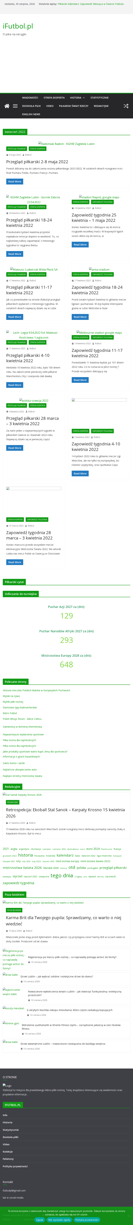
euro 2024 (93, 849)
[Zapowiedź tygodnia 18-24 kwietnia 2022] (99, 269)
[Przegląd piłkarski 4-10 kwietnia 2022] (33, 335)
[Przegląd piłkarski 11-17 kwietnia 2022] (33, 269)
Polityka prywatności (15, 1166)
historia (25, 855)
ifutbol (28, 154)
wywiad (92, 876)
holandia (50, 855)
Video (50, 106)
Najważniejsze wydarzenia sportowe (23, 734)
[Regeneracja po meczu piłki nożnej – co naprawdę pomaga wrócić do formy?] (14, 959)
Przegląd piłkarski (17, 148)
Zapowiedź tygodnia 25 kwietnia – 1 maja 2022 (94, 217)
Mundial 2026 (51, 868)
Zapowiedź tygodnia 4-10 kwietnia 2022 (96, 446)
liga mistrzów (104, 855)
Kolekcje (8, 1151)
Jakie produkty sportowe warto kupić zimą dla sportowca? (35, 751)
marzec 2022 (48, 861)
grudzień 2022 (10, 855)
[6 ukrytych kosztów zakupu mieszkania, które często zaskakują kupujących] (13, 1012)
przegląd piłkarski (113, 867)
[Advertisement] (66, 67)
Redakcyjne (101, 106)
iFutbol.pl (18, 26)
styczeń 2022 (30, 876)
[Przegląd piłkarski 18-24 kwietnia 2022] (33, 200)
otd (72, 867)
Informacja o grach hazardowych (21, 756)
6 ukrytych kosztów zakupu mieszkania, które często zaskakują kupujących (70, 1010)
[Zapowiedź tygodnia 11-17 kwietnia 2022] (99, 332)
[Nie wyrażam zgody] (128, 1216)
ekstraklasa (73, 849)
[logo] (7, 1085)
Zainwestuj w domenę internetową (22, 726)
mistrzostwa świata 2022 (95, 861)
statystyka (7, 876)
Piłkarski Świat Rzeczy (73, 106)
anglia (14, 848)
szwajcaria (44, 876)
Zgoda (39, 1219)
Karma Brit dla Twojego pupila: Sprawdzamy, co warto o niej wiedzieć (63, 921)
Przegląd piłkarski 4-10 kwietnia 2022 (28, 357)
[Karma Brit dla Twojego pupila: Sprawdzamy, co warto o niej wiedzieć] (66, 902)
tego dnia (62, 875)
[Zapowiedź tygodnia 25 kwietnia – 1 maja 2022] (99, 197)
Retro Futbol (10, 713)
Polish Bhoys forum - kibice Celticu (22, 718)
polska (81, 868)
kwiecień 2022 (88, 855)
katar (77, 855)
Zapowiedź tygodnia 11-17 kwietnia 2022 (97, 352)
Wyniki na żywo (11, 696)
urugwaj (78, 876)
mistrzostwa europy (67, 861)
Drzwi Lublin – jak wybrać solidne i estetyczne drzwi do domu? (57, 976)
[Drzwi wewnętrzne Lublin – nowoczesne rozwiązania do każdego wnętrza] (10, 1046)
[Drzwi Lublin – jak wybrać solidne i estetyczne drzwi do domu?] (10, 979)
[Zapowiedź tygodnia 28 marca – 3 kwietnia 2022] (33, 502)
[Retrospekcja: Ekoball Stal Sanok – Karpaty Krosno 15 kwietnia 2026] (66, 795)
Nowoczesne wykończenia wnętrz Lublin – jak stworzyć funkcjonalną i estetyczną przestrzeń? (74, 993)
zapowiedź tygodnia (18, 883)
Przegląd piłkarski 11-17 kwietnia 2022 (29, 289)
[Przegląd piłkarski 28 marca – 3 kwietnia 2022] (33, 400)
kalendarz (65, 855)
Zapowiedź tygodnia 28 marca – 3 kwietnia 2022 (29, 535)
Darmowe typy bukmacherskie (20, 707)
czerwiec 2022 (59, 849)
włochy (100, 876)
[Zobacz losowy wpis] (126, 106)
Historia (75, 97)
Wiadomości (30, 97)
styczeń (18, 876)
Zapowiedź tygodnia (102, 202)
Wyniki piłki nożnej (13, 701)
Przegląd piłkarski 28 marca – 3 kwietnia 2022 (32, 420)
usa (85, 876)
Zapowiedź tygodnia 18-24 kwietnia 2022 (97, 289)
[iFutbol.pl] (7, 106)
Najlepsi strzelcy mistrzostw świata (22, 776)
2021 (6, 849)
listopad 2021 (9, 861)
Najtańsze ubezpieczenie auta (20, 769)
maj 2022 (36, 861)
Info (5, 1115)
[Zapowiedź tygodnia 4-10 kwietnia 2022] (99, 413)
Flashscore (106, 849)
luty (18, 861)
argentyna (24, 849)
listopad (117, 855)
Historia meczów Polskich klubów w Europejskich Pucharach (36, 690)
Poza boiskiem (14, 910)
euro (82, 849)
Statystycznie (100, 97)
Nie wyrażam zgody (59, 1219)
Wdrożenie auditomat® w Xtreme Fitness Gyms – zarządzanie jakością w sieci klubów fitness (71, 1026)
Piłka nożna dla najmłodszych (19, 740)
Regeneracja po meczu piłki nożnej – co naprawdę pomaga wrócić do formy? (72, 957)
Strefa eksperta (54, 97)
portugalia (92, 868)
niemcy (63, 868)
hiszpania (39, 855)
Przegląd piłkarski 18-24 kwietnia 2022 (29, 222)
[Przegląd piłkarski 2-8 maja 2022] (66, 143)
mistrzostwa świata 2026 (22, 867)
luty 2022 (26, 861)
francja (117, 848)
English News (31, 114)
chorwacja (36, 849)
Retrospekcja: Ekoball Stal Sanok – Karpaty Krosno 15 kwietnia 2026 (65, 813)
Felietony (8, 1159)
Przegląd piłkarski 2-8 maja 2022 (37, 161)
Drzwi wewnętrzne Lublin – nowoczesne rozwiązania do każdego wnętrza (63, 1043)
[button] (83, 97)
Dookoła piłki (31, 106)
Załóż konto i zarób (14, 763)
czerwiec (46, 849)
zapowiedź (110, 876)
